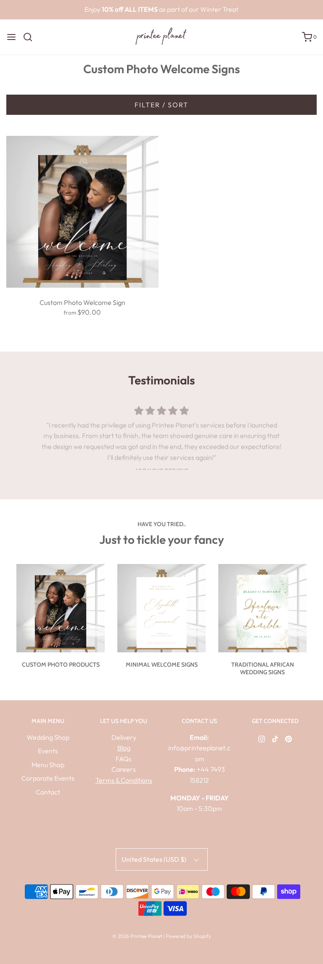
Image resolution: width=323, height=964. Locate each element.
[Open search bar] (31, 37)
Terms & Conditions (123, 780)
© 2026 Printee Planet (137, 936)
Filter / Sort (161, 105)
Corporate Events (47, 778)
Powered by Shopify (188, 936)
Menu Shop (48, 764)
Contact (48, 792)
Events (48, 751)
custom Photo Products (61, 664)
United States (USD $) (155, 859)
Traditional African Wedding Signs (262, 668)
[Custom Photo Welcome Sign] (82, 211)
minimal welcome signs (162, 664)
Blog (123, 748)
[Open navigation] (11, 37)
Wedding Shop (47, 737)
